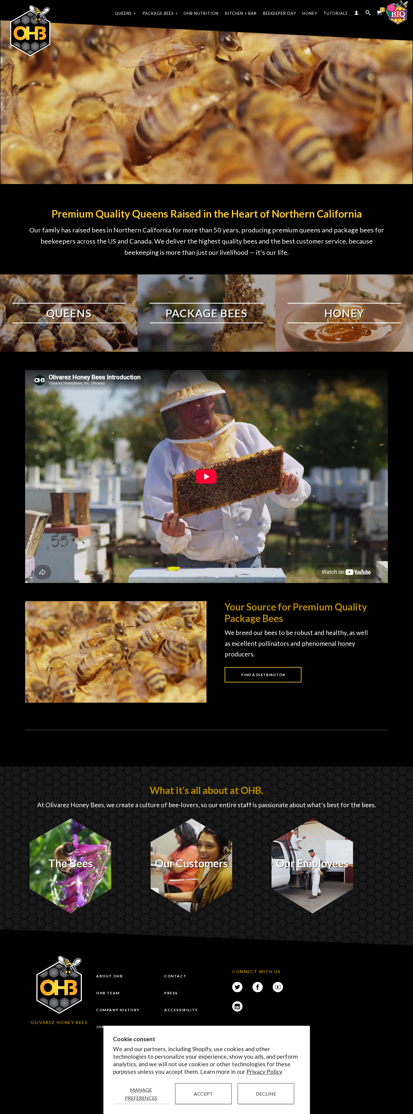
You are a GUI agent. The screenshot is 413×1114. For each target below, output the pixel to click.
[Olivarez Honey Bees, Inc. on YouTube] (278, 987)
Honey (309, 13)
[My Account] (356, 14)
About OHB (109, 976)
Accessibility (181, 1010)
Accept (203, 1093)
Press (171, 993)
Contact (175, 976)
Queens (125, 13)
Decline (266, 1093)
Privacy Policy (264, 1071)
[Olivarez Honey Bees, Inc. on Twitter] (237, 987)
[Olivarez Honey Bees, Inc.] (30, 31)
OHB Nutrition (201, 13)
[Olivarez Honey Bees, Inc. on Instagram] (237, 1006)
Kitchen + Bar (241, 13)
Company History (118, 1010)
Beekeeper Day (279, 13)
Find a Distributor (263, 674)
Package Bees (160, 13)
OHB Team (108, 993)
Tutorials (336, 13)
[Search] (368, 14)
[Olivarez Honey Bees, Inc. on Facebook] (257, 987)
